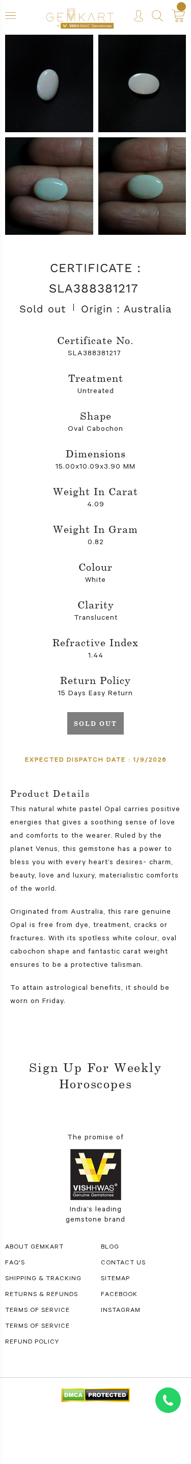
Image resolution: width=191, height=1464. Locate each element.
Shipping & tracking (43, 1279)
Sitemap (115, 1279)
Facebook (119, 1295)
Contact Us (123, 1263)
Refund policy (32, 1342)
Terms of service (37, 1326)
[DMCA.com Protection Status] (95, 1396)
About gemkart (34, 1247)
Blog (110, 1247)
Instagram (121, 1310)
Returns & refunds (41, 1295)
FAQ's (15, 1263)
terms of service (37, 1310)
